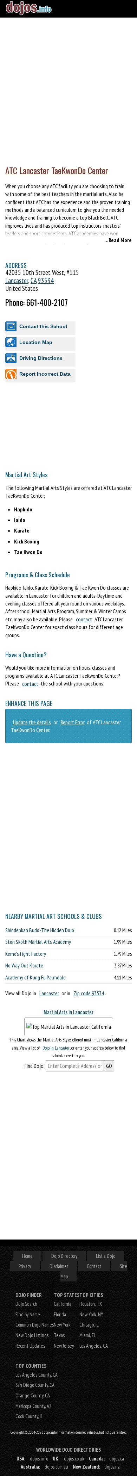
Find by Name (27, 1314)
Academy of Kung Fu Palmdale (35, 977)
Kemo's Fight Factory (25, 953)
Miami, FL (87, 1335)
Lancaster (16, 280)
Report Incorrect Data (45, 374)
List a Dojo (105, 1256)
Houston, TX (90, 1303)
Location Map (35, 342)
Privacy (25, 1266)
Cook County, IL (29, 1416)
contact (84, 619)
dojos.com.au (56, 1466)
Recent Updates (30, 1345)
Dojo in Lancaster (56, 1048)
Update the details (32, 722)
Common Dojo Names (34, 1324)
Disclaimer (59, 1266)
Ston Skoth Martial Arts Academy (38, 941)
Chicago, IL (89, 1324)
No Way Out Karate (24, 965)
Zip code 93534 (88, 993)
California (62, 1303)
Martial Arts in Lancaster (68, 1012)
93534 (46, 280)
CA (34, 280)
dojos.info (39, 1458)
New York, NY (91, 1314)
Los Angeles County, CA (36, 1374)
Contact (94, 1266)
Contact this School (43, 326)
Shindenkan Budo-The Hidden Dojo (39, 930)
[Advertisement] (68, 90)
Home (27, 1256)
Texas (59, 1335)
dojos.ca (116, 1458)
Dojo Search (26, 1303)
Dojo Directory (64, 1256)
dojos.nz (112, 1466)
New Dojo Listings (31, 1335)
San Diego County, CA (34, 1385)
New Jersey (64, 1345)
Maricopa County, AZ (33, 1406)
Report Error (73, 722)
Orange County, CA (32, 1395)
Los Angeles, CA (93, 1345)
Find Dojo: (35, 1065)
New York (62, 1324)
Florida (60, 1314)
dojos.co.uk (74, 1458)
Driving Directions (41, 358)
